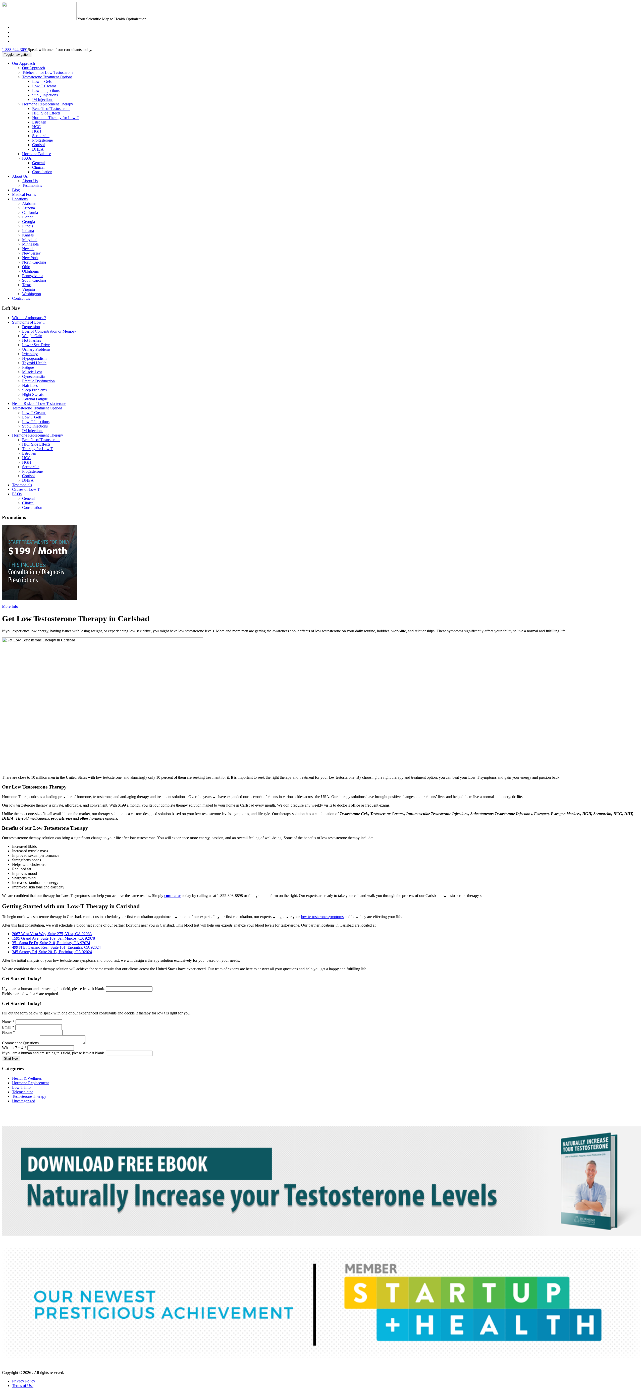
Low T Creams (44, 86)
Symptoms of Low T (28, 322)
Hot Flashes (31, 340)
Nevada (28, 249)
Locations (20, 199)
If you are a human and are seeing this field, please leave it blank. (54, 989)
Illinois (27, 226)
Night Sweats (32, 394)
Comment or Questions (21, 1043)
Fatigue (28, 367)
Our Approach (23, 63)
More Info (10, 606)
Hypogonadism (34, 358)
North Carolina (34, 262)
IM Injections (42, 99)
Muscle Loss (32, 372)
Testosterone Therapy (29, 1096)
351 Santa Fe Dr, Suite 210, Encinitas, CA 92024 (51, 943)
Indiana (28, 230)
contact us (172, 895)
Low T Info (21, 1087)
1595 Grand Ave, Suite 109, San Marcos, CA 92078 (53, 938)
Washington (31, 294)
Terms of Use (22, 1385)
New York (30, 258)
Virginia (28, 289)
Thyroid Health (34, 363)
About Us (20, 176)
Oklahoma (30, 271)
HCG (36, 127)
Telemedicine (22, 1092)
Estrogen (39, 122)
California (30, 212)
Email (8, 1027)
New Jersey (31, 253)
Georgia (28, 221)
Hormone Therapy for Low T (55, 117)
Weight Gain (32, 336)
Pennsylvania (32, 276)
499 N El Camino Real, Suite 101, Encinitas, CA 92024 (56, 947)
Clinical (38, 167)
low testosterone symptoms (322, 917)
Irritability (30, 354)
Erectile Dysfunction (38, 381)
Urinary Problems (36, 349)
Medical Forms (24, 194)
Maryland (29, 239)
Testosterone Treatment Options (47, 77)
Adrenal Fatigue (35, 399)
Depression (31, 327)
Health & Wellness (27, 1078)
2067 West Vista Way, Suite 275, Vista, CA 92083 (52, 934)
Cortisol (38, 145)
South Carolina (34, 280)
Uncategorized (23, 1101)
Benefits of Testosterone (51, 108)
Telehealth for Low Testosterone (47, 72)
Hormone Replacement (30, 1083)
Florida (27, 217)
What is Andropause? (29, 318)
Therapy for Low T (37, 449)
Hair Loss (30, 385)
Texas (26, 285)
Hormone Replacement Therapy (47, 104)
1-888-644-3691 (15, 49)
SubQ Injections (45, 95)
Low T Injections (46, 90)
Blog (16, 190)
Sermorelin (40, 136)
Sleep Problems (34, 390)
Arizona (28, 208)
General (38, 163)
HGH (36, 131)
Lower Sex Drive (36, 345)
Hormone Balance (36, 154)
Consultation (42, 172)
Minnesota (30, 244)
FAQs (27, 158)
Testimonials (32, 185)
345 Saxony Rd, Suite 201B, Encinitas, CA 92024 (52, 952)
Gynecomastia (33, 376)
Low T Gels (41, 81)
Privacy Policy (23, 1381)
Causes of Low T (26, 489)
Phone (8, 1032)
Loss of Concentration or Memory (49, 331)
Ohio (26, 267)
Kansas (28, 235)
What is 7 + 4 (14, 1048)
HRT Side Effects (46, 113)
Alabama (29, 203)
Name (8, 1022)
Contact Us (21, 298)
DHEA (38, 149)
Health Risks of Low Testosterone (39, 403)
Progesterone (42, 140)
